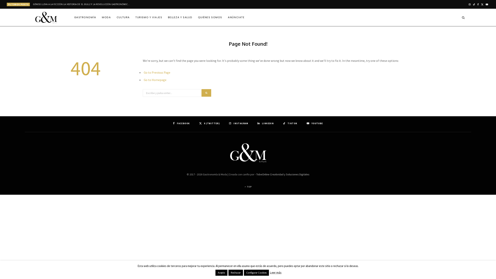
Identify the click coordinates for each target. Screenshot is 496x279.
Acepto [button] (221, 272)
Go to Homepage (155, 80)
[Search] (462, 17)
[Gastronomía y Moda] (46, 17)
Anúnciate (236, 17)
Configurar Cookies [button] (256, 272)
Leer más (276, 272)
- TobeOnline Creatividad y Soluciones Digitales (282, 174)
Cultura (123, 17)
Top (248, 186)
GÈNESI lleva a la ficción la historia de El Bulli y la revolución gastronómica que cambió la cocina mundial (82, 4)
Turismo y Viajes (148, 17)
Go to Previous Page (157, 72)
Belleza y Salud (180, 17)
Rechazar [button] (236, 272)
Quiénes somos (210, 17)
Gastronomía (85, 17)
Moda (106, 17)
